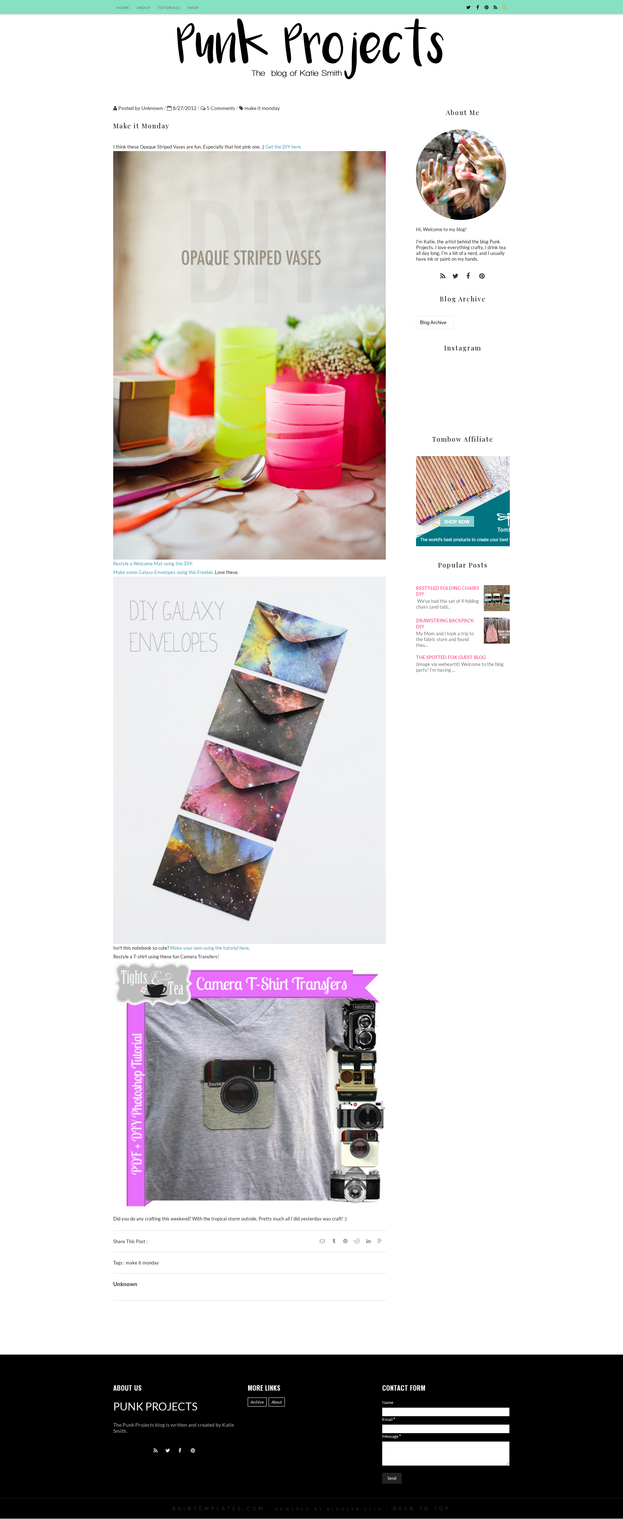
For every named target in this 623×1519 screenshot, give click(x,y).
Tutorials (169, 7)
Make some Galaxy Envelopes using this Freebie (163, 572)
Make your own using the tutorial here (209, 948)
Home (123, 7)
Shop (193, 7)
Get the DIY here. (283, 147)
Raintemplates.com (218, 1508)
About (144, 7)
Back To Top (422, 1508)
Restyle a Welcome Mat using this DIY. (153, 563)
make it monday (262, 108)
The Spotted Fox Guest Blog (451, 657)
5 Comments (221, 108)
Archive (257, 1402)
